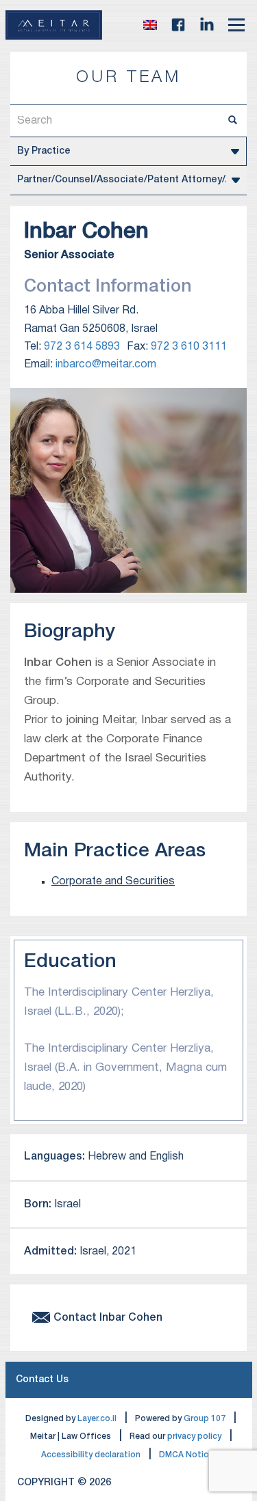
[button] (150, 24)
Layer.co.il (97, 1418)
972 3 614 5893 (82, 347)
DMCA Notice (186, 1455)
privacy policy (194, 1436)
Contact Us (42, 1379)
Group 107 (204, 1418)
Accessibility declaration (90, 1455)
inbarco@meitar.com (106, 364)
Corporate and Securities (113, 881)
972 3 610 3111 (189, 347)
